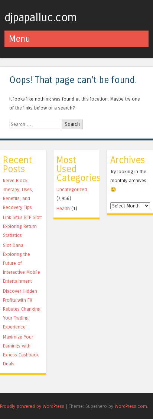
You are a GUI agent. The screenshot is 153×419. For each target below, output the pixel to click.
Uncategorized (71, 189)
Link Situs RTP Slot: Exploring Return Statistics (22, 226)
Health (63, 208)
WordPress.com (131, 406)
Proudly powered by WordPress (32, 406)
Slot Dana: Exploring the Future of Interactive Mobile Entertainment (21, 263)
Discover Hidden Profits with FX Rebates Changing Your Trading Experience (21, 309)
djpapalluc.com (40, 17)
